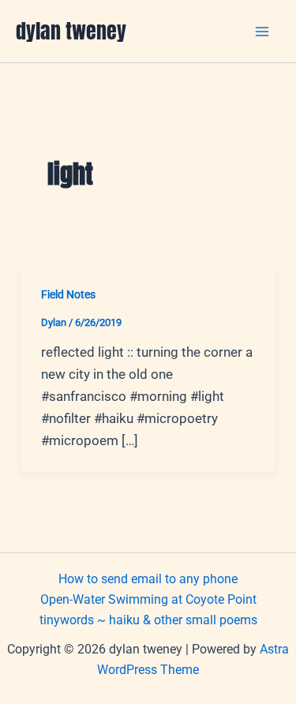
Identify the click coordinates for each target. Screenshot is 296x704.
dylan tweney (71, 31)
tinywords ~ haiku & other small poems (148, 619)
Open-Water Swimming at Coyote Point (148, 599)
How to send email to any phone (148, 578)
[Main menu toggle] (263, 31)
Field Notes (68, 294)
